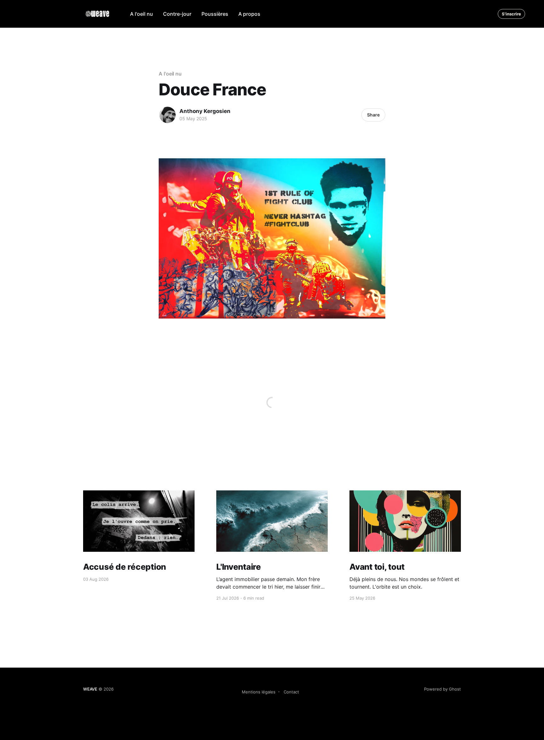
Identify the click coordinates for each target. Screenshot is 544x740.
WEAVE (90, 689)
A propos (249, 14)
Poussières (214, 14)
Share (373, 114)
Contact (291, 691)
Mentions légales (258, 691)
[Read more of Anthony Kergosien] (167, 115)
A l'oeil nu (141, 14)
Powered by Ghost (442, 689)
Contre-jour (177, 14)
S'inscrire (511, 13)
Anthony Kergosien (204, 111)
